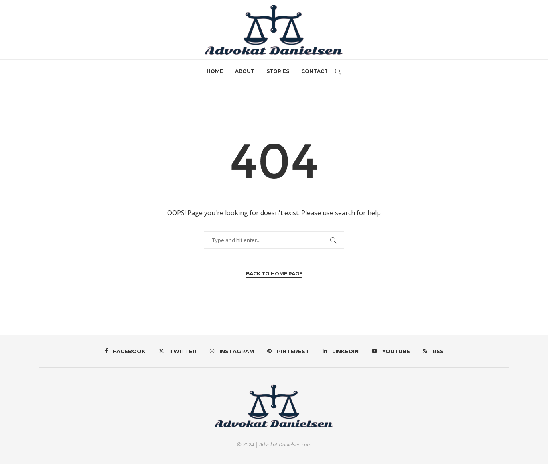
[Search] (338, 71)
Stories (277, 71)
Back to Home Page (274, 274)
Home (215, 71)
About (244, 71)
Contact (314, 71)
